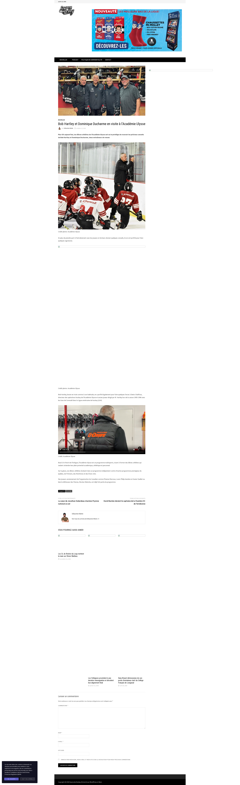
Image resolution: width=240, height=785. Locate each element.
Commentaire (63, 705)
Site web (61, 750)
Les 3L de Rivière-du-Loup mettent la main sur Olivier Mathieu (71, 555)
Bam (100, 782)
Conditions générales (27, 779)
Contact (108, 60)
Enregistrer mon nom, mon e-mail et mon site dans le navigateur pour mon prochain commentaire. (96, 759)
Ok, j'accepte (11, 779)
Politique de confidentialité (91, 60)
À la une (69, 491)
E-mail (60, 741)
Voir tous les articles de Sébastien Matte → (85, 519)
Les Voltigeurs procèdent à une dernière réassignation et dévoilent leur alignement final (101, 680)
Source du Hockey (75, 782)
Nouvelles (63, 60)
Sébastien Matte (68, 128)
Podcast (75, 60)
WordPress (93, 782)
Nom (60, 733)
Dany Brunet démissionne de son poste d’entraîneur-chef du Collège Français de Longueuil (130, 680)
